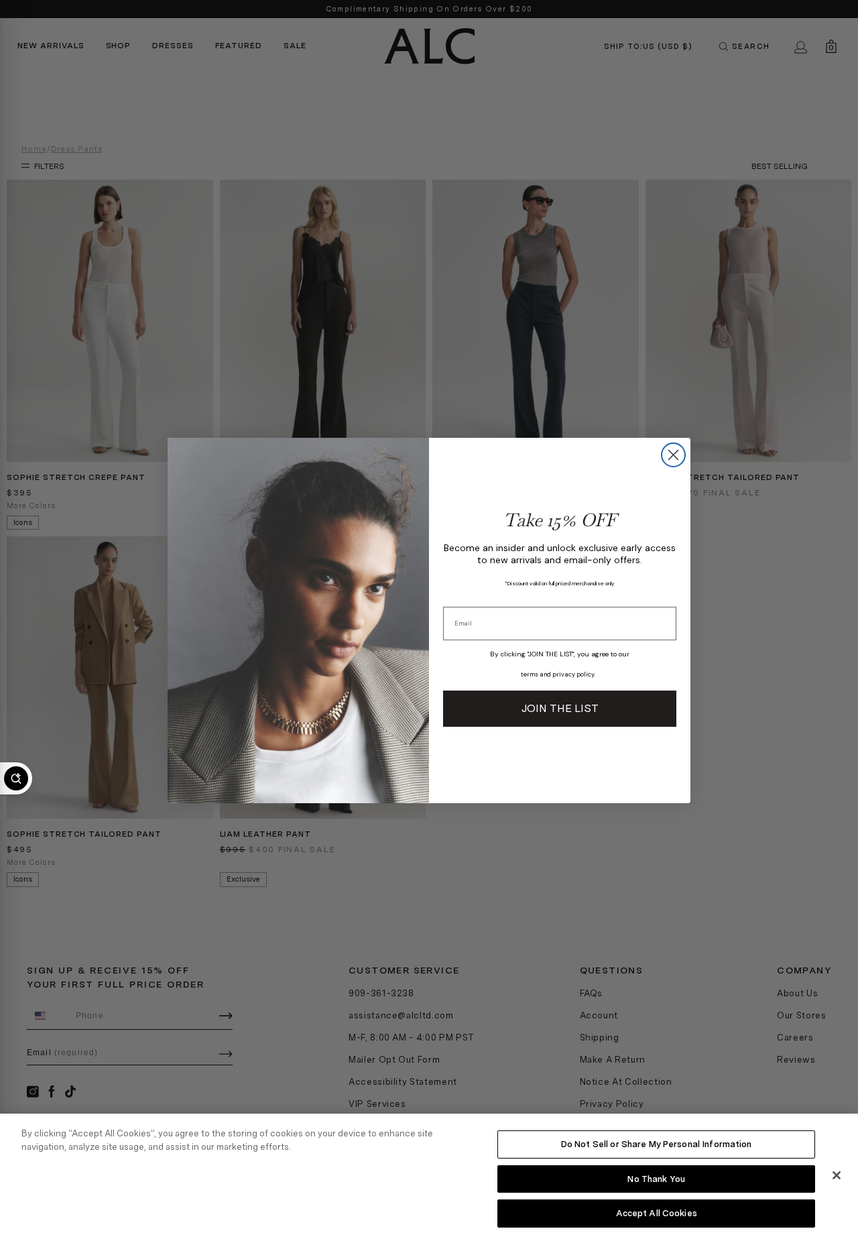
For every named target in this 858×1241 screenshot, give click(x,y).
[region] (429, 1177)
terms (529, 674)
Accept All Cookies (656, 1213)
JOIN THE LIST (560, 708)
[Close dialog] (673, 455)
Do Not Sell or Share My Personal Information (656, 1144)
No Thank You (656, 1179)
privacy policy (573, 674)
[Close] (836, 1175)
